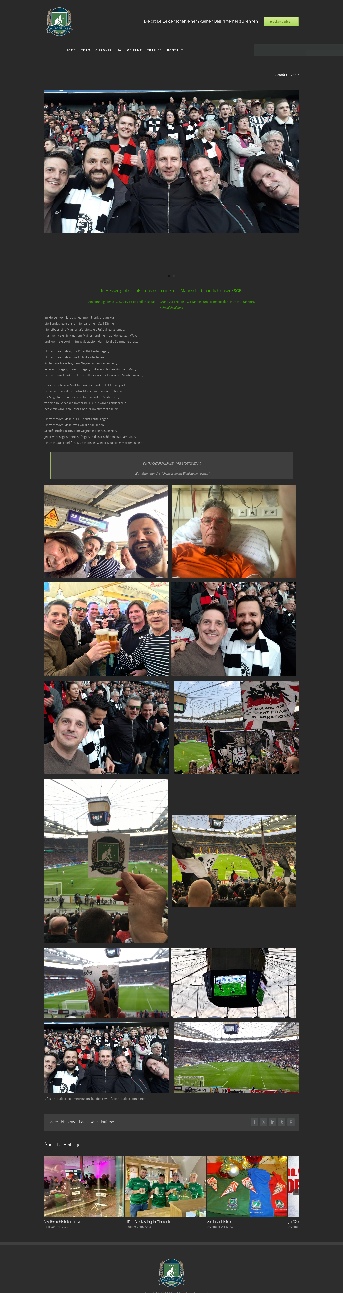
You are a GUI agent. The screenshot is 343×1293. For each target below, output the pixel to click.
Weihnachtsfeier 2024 (62, 1225)
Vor (293, 75)
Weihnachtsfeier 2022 (232, 1225)
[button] (47, 1194)
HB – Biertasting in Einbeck (151, 1225)
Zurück (282, 75)
